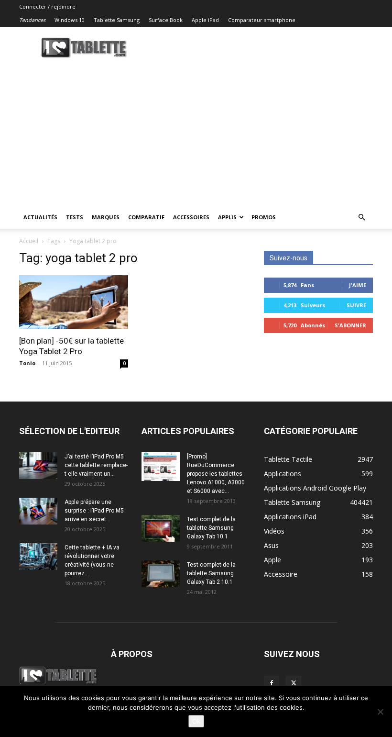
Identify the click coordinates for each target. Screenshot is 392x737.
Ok (196, 721)
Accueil (28, 241)
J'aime (357, 285)
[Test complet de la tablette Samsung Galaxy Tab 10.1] (161, 528)
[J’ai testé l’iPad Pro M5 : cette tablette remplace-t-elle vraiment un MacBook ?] (38, 465)
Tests (74, 217)
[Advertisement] (196, 134)
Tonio (27, 363)
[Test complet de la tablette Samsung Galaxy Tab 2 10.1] (161, 573)
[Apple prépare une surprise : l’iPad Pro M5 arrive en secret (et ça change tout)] (38, 511)
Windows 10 (69, 19)
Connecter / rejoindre (47, 6)
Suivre (356, 305)
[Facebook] (271, 683)
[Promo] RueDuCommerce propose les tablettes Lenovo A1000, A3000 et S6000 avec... (216, 473)
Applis (227, 217)
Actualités (40, 217)
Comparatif (146, 217)
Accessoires (191, 217)
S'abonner (350, 325)
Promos (263, 217)
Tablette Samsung (117, 19)
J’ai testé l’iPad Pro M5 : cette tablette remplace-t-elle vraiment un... (96, 465)
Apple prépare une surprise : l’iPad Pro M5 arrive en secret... (94, 511)
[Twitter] (293, 683)
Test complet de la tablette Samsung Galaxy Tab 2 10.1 (211, 573)
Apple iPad (205, 19)
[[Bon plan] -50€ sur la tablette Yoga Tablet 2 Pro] (73, 302)
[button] (361, 217)
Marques (106, 217)
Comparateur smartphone (261, 19)
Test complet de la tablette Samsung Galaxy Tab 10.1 (211, 528)
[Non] (380, 711)
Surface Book (166, 19)
